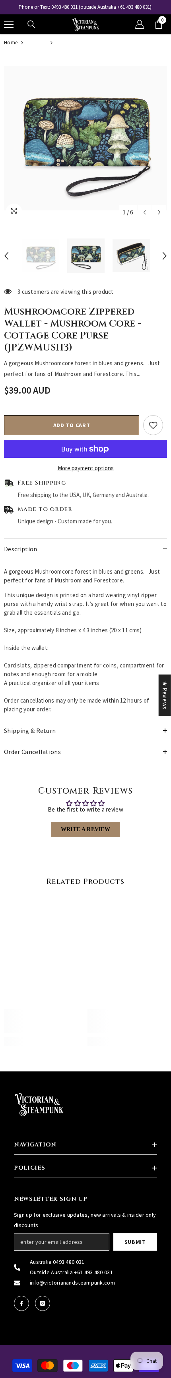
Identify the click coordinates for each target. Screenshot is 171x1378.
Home (10, 42)
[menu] (9, 24)
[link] (44, 1021)
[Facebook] (21, 1303)
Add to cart (71, 425)
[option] (85, 7)
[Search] (31, 24)
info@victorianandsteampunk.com (72, 1282)
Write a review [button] (85, 829)
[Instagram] (42, 1303)
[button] (145, 212)
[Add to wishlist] (153, 425)
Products (37, 42)
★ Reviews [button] (165, 695)
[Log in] (139, 24)
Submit (135, 1241)
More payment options (86, 468)
